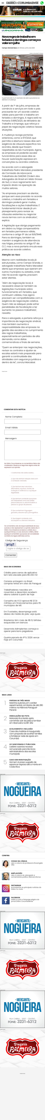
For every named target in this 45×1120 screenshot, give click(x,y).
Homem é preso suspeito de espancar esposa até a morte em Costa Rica (25, 764)
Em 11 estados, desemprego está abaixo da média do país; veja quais (22, 612)
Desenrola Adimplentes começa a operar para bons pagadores (21, 630)
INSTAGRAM (16, 885)
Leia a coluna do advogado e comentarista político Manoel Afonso (26, 876)
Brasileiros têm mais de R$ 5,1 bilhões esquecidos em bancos (22, 621)
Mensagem (11, 438)
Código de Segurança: (16, 540)
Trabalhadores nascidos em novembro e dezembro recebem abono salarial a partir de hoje (20, 592)
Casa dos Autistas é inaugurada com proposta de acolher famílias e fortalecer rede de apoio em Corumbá (25, 735)
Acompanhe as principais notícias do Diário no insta (26, 888)
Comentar (11, 555)
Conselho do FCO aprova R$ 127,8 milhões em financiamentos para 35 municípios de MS (22, 603)
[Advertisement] (22, 388)
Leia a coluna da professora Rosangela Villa (27, 864)
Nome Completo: (13, 416)
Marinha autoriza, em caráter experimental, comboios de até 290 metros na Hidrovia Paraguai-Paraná (26, 706)
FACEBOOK (15, 897)
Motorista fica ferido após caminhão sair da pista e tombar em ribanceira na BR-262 (25, 720)
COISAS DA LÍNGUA (19, 861)
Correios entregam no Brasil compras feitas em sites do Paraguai (22, 582)
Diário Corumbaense (22, 3)
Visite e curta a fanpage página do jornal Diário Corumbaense (25, 900)
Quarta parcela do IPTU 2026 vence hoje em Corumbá (21, 638)
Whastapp (42, 2)
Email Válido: (11, 427)
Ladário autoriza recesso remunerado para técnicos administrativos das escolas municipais (22, 750)
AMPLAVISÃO (16, 873)
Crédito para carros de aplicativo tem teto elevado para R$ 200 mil (20, 573)
